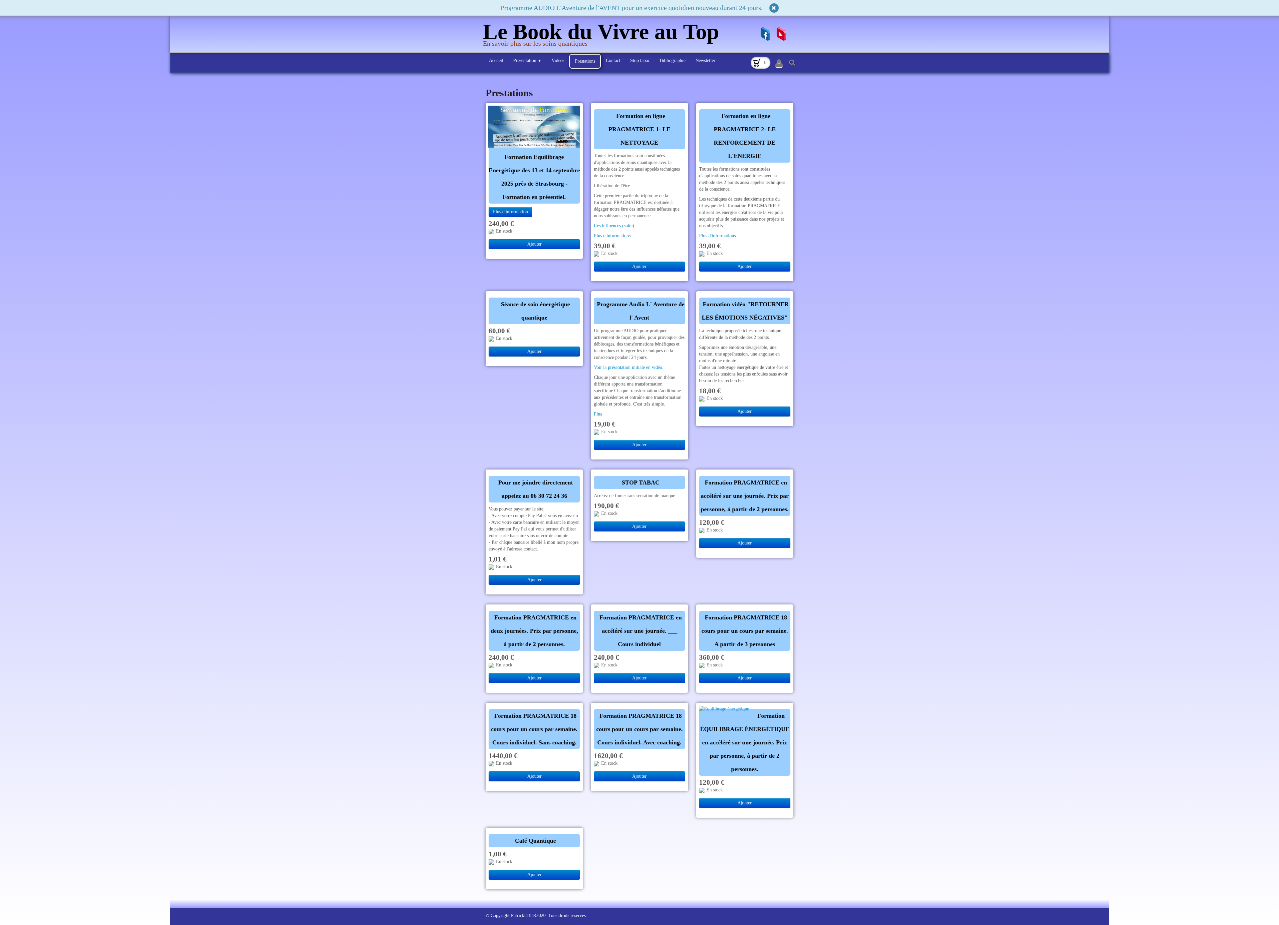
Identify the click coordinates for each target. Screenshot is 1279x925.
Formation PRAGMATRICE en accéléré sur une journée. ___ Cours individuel (641, 630)
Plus (598, 414)
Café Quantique (535, 840)
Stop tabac (640, 60)
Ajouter (534, 244)
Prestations (585, 61)
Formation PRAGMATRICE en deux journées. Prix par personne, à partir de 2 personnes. (534, 630)
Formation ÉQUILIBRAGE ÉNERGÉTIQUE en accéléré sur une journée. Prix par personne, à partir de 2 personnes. (744, 742)
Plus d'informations (717, 235)
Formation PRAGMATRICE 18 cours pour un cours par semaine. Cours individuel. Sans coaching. (534, 729)
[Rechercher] (791, 62)
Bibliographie (672, 60)
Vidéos (558, 60)
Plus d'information (510, 211)
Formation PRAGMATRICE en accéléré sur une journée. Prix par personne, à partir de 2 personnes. (745, 495)
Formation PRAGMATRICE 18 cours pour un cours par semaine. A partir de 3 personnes (744, 630)
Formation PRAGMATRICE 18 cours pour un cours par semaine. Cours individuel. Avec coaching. (639, 729)
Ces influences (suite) (614, 225)
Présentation (527, 60)
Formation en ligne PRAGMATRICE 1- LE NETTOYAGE (639, 129)
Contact (613, 60)
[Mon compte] (779, 63)
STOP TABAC (640, 482)
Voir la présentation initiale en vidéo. (629, 367)
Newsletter (705, 60)
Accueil (496, 60)
